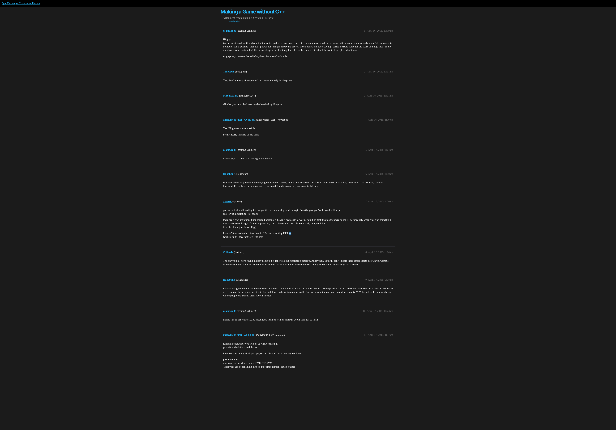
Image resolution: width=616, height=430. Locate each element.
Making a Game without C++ (253, 11)
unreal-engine (234, 21)
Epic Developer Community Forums (21, 3)
